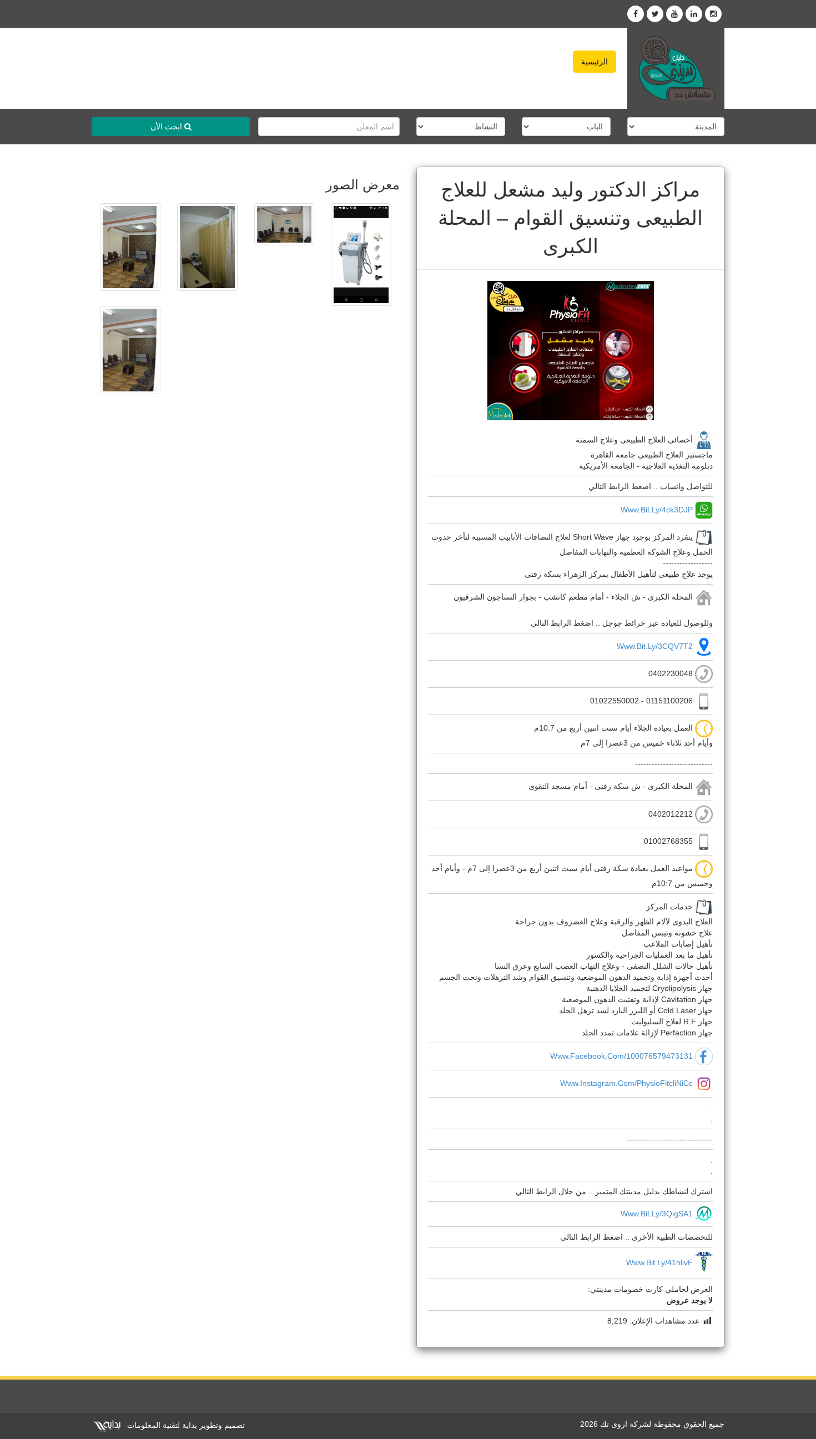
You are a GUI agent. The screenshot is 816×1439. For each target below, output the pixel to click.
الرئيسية (594, 61)
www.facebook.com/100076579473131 (621, 1055)
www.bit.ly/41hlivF (659, 1262)
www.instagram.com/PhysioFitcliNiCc (626, 1083)
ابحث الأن (167, 126)
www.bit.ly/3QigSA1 (657, 1213)
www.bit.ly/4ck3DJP (657, 509)
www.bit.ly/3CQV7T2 (655, 646)
